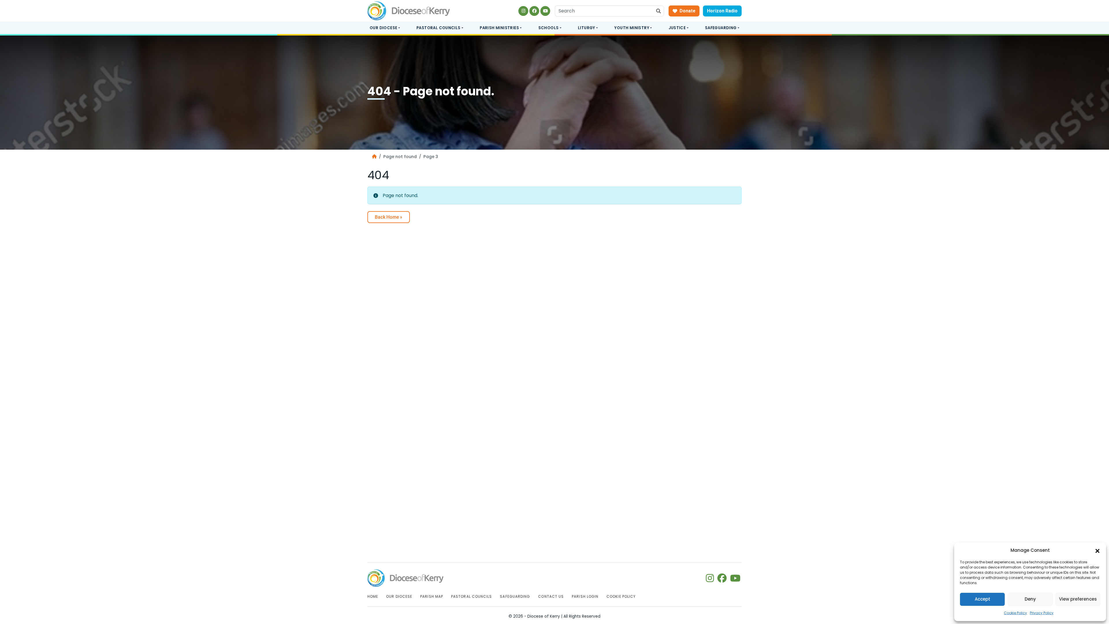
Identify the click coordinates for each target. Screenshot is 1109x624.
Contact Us (551, 596)
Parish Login (585, 596)
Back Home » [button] (388, 217)
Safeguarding (721, 28)
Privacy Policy (1042, 612)
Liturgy (586, 28)
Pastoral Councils (438, 28)
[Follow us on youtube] (545, 11)
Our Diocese (383, 28)
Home (372, 596)
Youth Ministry (631, 28)
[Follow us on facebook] (534, 11)
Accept (982, 599)
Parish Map (431, 596)
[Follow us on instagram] (523, 11)
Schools (548, 28)
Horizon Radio (722, 11)
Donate (687, 11)
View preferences (1078, 599)
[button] (1097, 551)
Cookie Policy (1015, 612)
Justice (677, 28)
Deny (1030, 599)
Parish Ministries (499, 28)
